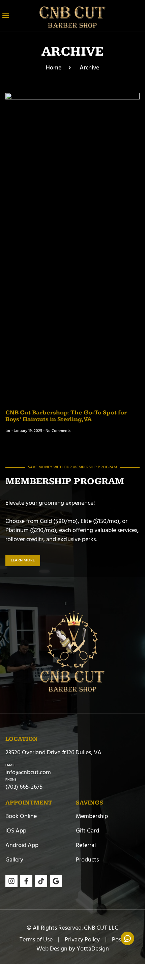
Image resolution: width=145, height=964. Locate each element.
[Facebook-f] (26, 881)
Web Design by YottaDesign (72, 948)
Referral (86, 845)
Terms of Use (36, 939)
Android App (21, 845)
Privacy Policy (82, 939)
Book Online (21, 816)
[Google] (56, 881)
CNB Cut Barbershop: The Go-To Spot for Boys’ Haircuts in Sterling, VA (66, 416)
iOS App (15, 830)
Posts (119, 939)
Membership (92, 816)
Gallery (14, 859)
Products (87, 859)
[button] (5, 15)
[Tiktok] (41, 881)
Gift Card (87, 830)
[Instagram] (11, 881)
